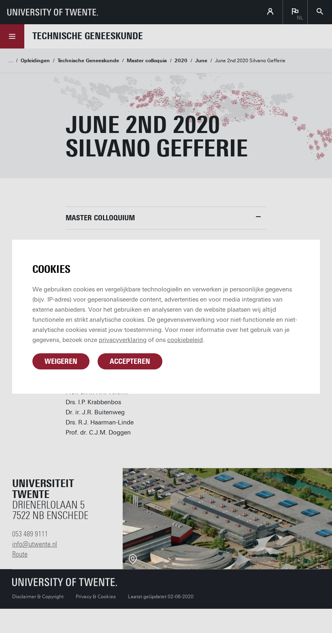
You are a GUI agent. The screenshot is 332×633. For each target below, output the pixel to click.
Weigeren (61, 361)
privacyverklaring (123, 340)
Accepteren (130, 361)
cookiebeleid (185, 340)
